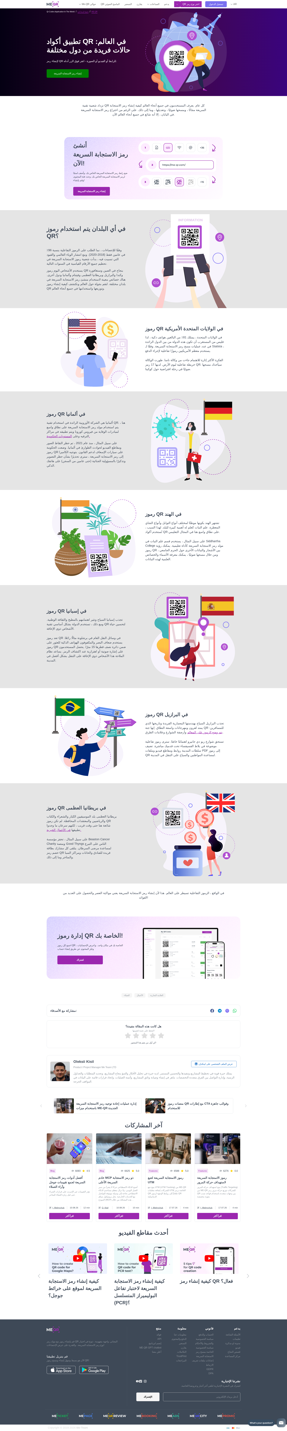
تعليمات (236, 1331)
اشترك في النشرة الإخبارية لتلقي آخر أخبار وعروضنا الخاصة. (210, 1378)
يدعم (166, 4)
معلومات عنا (180, 1327)
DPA (211, 1366)
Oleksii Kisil (83, 1062)
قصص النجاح (234, 1344)
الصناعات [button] (154, 4)
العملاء (127, 995)
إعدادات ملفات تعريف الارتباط (202, 1355)
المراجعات (181, 1353)
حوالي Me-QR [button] (88, 4)
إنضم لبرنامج (155, 1336)
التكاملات (181, 1344)
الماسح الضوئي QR (110, 4)
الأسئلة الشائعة (233, 1327)
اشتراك (80, 960)
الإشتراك (148, 1389)
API (159, 1331)
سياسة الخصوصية (204, 1331)
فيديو (237, 1340)
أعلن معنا (156, 1344)
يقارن (139, 4)
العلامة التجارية (156, 995)
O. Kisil (105, 1207)
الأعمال (140, 995)
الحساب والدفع (206, 1327)
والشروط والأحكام (204, 1336)
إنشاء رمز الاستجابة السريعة (91, 191)
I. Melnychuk (58, 1207)
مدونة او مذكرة (83, 12)
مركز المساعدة (232, 1349)
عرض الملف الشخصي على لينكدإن (215, 1064)
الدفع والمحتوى (178, 1331)
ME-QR (94, 12)
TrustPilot (181, 1349)
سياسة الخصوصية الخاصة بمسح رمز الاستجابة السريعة (204, 1344)
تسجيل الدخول (216, 4)
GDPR (209, 1362)
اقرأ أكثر (69, 1216)
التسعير (128, 4)
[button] (233, 4)
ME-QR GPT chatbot (150, 1340)
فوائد (159, 1327)
